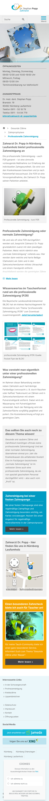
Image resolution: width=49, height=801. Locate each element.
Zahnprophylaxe (15, 132)
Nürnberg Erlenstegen (25, 752)
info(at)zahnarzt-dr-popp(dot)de (20, 116)
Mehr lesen (12, 278)
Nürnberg (8, 752)
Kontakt (8, 713)
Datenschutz (10, 705)
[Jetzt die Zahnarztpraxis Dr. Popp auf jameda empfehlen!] (24, 732)
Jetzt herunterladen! (32, 315)
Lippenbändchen (12, 696)
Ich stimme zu (16, 779)
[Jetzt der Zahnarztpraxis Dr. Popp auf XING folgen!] (24, 741)
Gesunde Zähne (18, 128)
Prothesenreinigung (13, 689)
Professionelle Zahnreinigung (22, 136)
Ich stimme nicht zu (18, 784)
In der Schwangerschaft (15, 685)
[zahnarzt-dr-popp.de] (4, 128)
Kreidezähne (10, 692)
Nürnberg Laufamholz (13, 756)
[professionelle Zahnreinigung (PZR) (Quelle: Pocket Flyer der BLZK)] (24, 335)
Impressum (10, 709)
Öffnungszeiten (11, 717)
